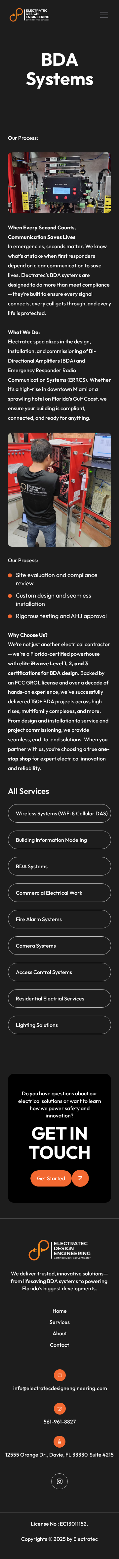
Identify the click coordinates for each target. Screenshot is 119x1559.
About (60, 1333)
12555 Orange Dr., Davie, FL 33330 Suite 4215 (59, 1454)
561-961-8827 (60, 1421)
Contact (59, 1345)
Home (60, 1310)
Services (60, 1322)
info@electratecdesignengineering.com (59, 1388)
